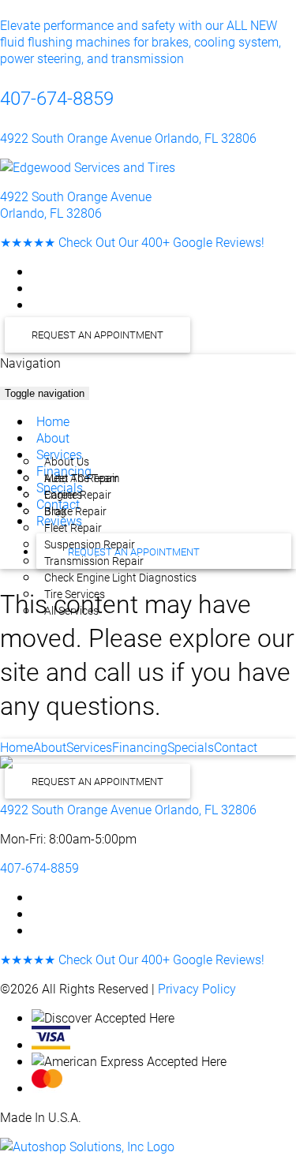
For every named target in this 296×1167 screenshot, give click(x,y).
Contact (235, 747)
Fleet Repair (73, 527)
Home (52, 421)
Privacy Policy (197, 988)
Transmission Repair (94, 560)
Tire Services (74, 593)
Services (59, 454)
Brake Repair (75, 510)
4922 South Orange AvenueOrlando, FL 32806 (76, 204)
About (52, 437)
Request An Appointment (97, 334)
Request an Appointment (97, 781)
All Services (71, 610)
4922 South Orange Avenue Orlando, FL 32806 (128, 137)
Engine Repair (77, 494)
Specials (190, 747)
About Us (66, 461)
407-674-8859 (57, 97)
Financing (139, 747)
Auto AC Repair (81, 477)
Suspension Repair (89, 544)
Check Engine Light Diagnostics (120, 577)
